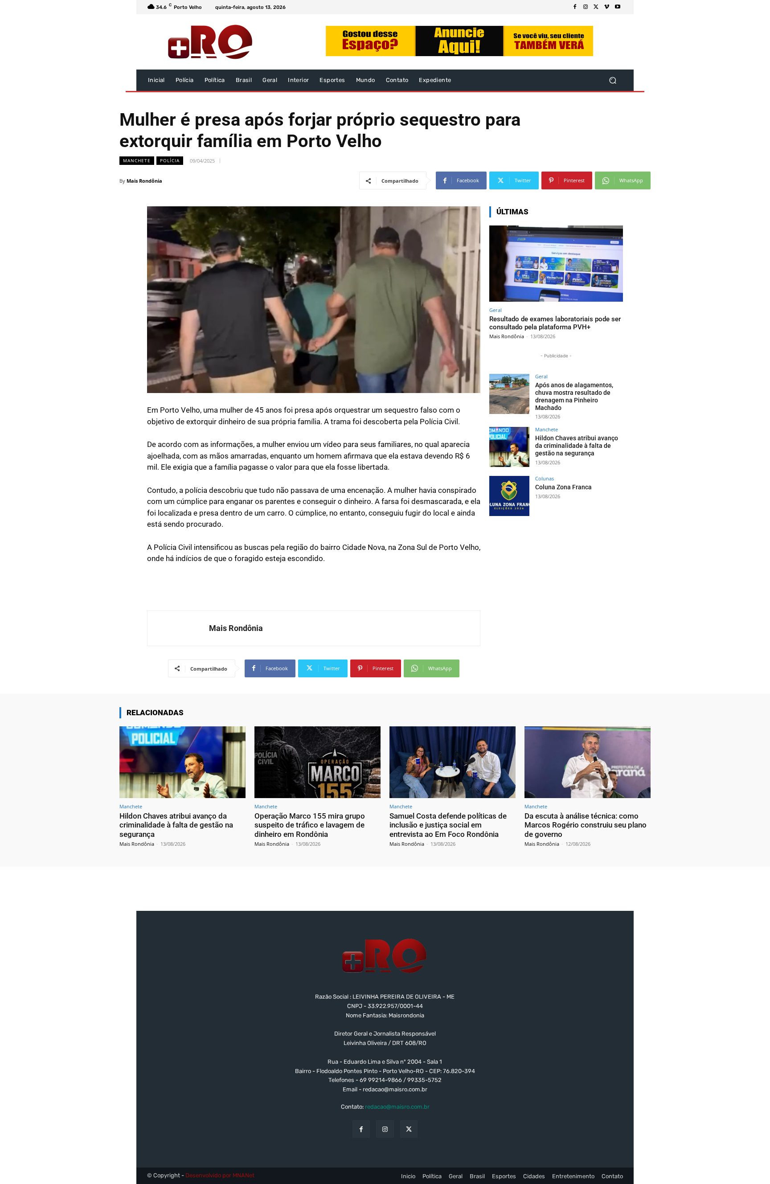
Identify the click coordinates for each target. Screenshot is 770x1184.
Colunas (544, 478)
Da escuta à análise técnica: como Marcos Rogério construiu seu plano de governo (585, 825)
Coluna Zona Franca (563, 487)
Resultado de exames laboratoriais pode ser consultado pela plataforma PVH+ (555, 323)
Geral (495, 309)
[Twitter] (596, 7)
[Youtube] (617, 7)
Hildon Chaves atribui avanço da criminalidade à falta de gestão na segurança (576, 445)
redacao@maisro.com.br (397, 1106)
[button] (612, 80)
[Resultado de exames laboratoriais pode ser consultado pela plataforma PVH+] (556, 263)
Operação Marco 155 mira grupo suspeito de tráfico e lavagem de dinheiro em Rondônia (309, 825)
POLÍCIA (170, 160)
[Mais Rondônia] (178, 628)
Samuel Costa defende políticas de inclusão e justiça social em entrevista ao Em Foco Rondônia (448, 825)
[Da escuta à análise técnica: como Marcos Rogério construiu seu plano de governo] (587, 762)
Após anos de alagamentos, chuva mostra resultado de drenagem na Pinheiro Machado (574, 396)
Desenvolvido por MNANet (219, 1175)
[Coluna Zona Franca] (509, 496)
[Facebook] (574, 7)
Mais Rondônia (144, 180)
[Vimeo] (607, 7)
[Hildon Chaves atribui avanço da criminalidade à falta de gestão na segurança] (509, 447)
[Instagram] (585, 7)
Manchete (137, 160)
